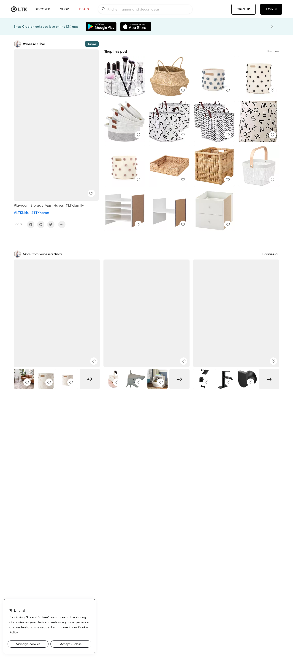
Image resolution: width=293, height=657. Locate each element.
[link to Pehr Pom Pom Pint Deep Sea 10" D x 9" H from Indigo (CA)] (214, 76)
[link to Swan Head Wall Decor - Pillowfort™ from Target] (113, 379)
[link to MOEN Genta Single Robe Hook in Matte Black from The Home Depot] (247, 379)
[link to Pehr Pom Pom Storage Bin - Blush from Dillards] (46, 379)
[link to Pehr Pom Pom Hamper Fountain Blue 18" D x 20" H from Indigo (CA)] (258, 76)
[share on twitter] (50, 224)
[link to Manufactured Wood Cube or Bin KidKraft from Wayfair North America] (157, 379)
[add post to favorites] (91, 193)
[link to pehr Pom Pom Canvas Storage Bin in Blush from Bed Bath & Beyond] (68, 379)
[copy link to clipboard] (61, 224)
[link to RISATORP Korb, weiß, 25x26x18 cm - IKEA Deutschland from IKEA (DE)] (258, 166)
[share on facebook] (30, 224)
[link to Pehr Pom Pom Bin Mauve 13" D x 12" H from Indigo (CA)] (124, 166)
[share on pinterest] (40, 224)
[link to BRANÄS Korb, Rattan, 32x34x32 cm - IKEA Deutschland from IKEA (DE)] (214, 166)
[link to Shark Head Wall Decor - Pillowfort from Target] (135, 379)
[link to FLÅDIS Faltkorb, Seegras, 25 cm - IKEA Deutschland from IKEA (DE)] (169, 76)
